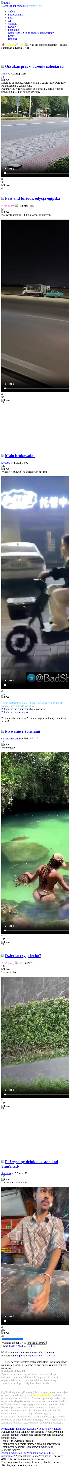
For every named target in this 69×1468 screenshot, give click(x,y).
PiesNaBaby (8, 205)
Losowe (12, 35)
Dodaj (4, 5)
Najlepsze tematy (45, 32)
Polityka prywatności (50, 1428)
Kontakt (20, 1428)
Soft (10, 17)
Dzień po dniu (28, 32)
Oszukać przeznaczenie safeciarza (34, 66)
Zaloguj (20, 5)
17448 (19, 1346)
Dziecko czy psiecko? (23, 955)
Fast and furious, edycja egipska (32, 198)
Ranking (12, 38)
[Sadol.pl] (5, 2)
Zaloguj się (7, 712)
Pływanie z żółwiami (22, 731)
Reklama (31, 1428)
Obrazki (12, 23)
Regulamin (7, 1428)
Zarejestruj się (33, 5)
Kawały (12, 26)
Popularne (13, 29)
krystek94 (6, 462)
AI (9, 20)
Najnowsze (14, 32)
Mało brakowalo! (20, 455)
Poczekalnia (14, 14)
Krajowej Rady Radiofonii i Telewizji (35, 1355)
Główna (12, 11)
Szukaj (12, 5)
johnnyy (5, 73)
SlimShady (7, 1173)
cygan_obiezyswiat (11, 738)
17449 (12, 1346)
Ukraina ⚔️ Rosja (15, 44)
